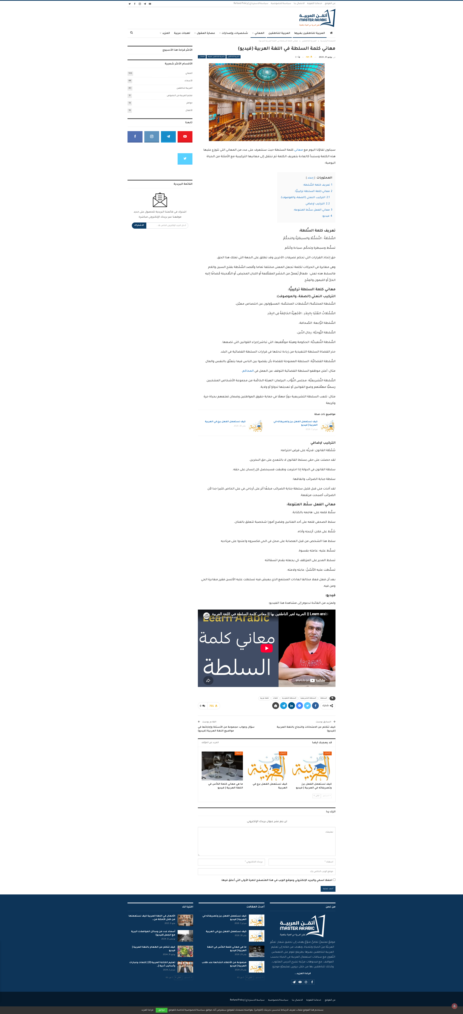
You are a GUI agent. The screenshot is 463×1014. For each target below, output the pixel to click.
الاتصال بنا (299, 3)
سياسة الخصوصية (281, 3)
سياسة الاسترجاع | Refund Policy (251, 3)
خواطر (189, 103)
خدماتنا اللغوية (314, 3)
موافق (161, 1010)
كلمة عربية (264, 698)
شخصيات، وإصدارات (235, 33)
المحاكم (248, 371)
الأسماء (239, 753)
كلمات (275, 698)
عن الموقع (330, 3)
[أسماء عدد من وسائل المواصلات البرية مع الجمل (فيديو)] (185, 936)
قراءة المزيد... (303, 973)
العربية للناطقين (279, 33)
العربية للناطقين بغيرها (309, 33)
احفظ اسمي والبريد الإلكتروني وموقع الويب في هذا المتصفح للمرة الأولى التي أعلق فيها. (276, 880)
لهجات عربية (182, 33)
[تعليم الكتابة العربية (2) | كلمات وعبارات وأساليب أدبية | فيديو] (185, 967)
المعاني (259, 33)
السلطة (323, 698)
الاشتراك (139, 225)
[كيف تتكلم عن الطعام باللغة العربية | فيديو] (185, 951)
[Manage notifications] (454, 1006)
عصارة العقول (206, 33)
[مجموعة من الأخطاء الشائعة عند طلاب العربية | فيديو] (256, 967)
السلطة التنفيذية (289, 698)
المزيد (166, 33)
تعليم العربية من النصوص (179, 96)
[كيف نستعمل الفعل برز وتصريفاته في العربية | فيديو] (327, 426)
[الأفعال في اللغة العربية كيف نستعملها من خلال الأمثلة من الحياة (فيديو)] (185, 920)
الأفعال (327, 753)
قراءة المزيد (147, 1010)
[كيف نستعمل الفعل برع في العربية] (256, 426)
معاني (299, 150)
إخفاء (310, 178)
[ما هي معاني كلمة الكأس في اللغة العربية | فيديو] (222, 766)
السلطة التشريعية (308, 698)
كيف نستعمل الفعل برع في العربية (225, 422)
